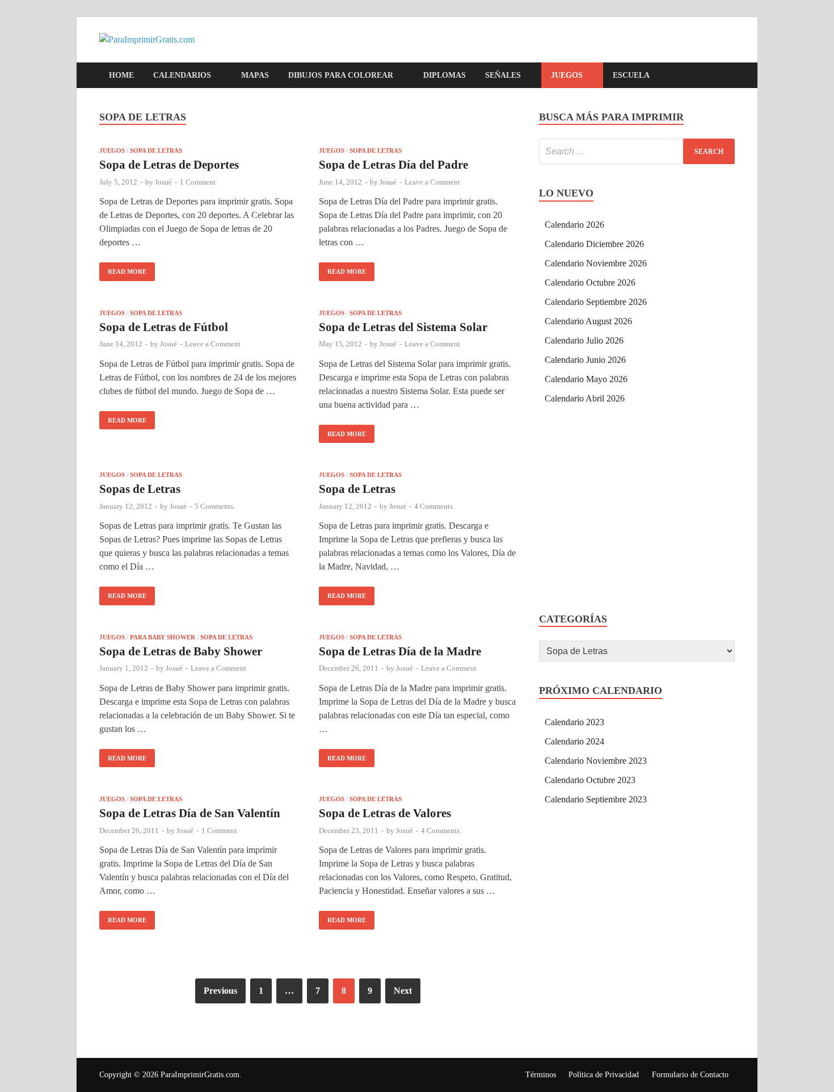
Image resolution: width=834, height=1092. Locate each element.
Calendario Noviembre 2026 (596, 263)
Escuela (631, 75)
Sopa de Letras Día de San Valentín (189, 813)
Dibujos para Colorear (340, 75)
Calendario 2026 (574, 224)
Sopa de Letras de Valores (385, 813)
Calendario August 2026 (588, 321)
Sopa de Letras (156, 150)
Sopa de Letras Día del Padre (393, 164)
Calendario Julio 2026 (584, 340)
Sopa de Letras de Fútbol (163, 327)
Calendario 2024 (574, 741)
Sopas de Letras (139, 489)
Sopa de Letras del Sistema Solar (403, 327)
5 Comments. (215, 506)
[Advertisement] (637, 510)
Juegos (567, 75)
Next (403, 990)
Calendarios (182, 75)
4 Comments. (434, 506)
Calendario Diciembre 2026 (594, 244)
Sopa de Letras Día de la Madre (400, 651)
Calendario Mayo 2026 (586, 379)
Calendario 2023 (574, 722)
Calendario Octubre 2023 (590, 780)
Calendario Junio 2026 (585, 360)
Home (121, 75)
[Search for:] (637, 151)
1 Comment (198, 182)
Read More (122, 268)
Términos (540, 1074)
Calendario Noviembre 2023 (596, 760)
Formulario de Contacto (690, 1074)
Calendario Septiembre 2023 (596, 799)
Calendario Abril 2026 (585, 398)
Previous (220, 990)
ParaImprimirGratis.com (200, 1074)
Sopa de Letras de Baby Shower (180, 651)
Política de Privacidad (603, 1074)
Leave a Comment (432, 182)
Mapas (255, 75)
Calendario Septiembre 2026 (596, 302)
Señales (503, 75)
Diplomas (444, 75)
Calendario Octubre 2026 (590, 282)
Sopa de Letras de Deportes (169, 164)
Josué (163, 182)
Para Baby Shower (162, 637)
